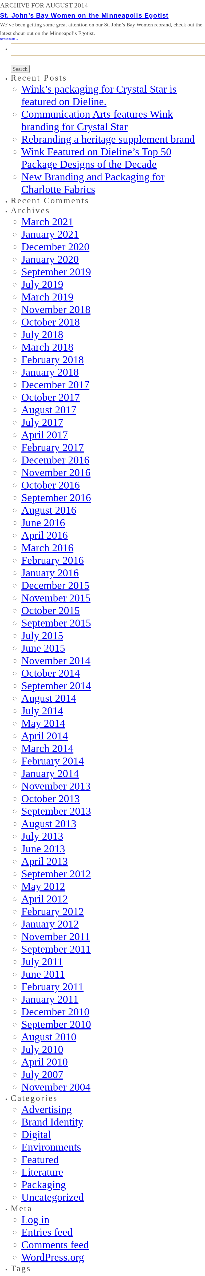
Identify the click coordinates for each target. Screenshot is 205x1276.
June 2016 (43, 523)
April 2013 (44, 861)
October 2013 (50, 798)
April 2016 (44, 535)
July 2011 (42, 962)
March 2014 (47, 748)
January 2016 (50, 573)
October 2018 (50, 322)
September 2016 (56, 498)
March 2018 (47, 347)
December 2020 (55, 247)
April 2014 (44, 736)
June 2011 (43, 974)
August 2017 (48, 410)
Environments (51, 1147)
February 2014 (52, 761)
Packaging (43, 1185)
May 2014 (43, 723)
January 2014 (50, 773)
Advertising (46, 1109)
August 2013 (48, 824)
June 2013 (43, 849)
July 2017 (42, 422)
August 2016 (48, 510)
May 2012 (43, 886)
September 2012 (56, 874)
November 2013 (55, 786)
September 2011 (56, 949)
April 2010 (44, 1062)
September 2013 (56, 811)
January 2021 (50, 234)
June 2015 (43, 648)
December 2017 (55, 385)
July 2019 (42, 284)
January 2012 (50, 924)
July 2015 (42, 635)
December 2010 (55, 1012)
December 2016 (55, 460)
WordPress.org (52, 1257)
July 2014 (42, 711)
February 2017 (52, 447)
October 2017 (50, 397)
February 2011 (52, 987)
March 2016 (47, 548)
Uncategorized (52, 1197)
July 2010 (42, 1049)
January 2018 (50, 372)
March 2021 (47, 222)
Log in (35, 1220)
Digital (36, 1134)
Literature (42, 1172)
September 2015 (56, 623)
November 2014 (55, 661)
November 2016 (55, 472)
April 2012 (44, 899)
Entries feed (47, 1232)
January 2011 (49, 999)
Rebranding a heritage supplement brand (108, 139)
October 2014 (50, 673)
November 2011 (55, 936)
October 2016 (50, 485)
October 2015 (50, 610)
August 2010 (48, 1037)
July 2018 (42, 334)
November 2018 (55, 309)
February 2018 (52, 360)
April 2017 (44, 435)
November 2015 (55, 598)
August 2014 (48, 698)
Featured (40, 1160)
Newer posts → (9, 38)
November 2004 (55, 1087)
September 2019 (56, 272)
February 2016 (52, 560)
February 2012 (52, 911)
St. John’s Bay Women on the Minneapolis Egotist (84, 15)
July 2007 (42, 1074)
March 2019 (47, 297)
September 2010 (56, 1024)
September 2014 (56, 686)
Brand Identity (52, 1122)
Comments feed (55, 1245)
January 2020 (50, 259)
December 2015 (55, 585)
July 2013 (42, 836)
